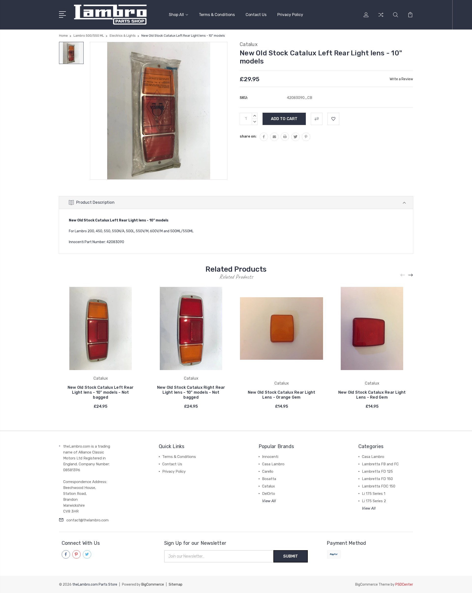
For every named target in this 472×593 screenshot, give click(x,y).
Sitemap (175, 584)
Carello (267, 471)
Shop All (176, 14)
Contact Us (256, 14)
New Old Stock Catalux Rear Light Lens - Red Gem (372, 395)
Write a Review (401, 79)
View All (269, 501)
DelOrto (268, 493)
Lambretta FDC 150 (378, 486)
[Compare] (381, 17)
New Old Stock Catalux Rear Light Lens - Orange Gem (281, 395)
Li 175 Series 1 (373, 493)
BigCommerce (152, 584)
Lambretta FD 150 (377, 479)
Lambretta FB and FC (380, 464)
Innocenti (270, 456)
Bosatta (269, 479)
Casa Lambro (273, 464)
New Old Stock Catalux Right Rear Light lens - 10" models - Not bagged (191, 392)
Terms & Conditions (217, 14)
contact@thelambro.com (87, 520)
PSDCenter (404, 584)
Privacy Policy (290, 14)
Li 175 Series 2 (374, 501)
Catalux (268, 486)
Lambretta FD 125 (377, 471)
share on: (248, 136)
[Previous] (402, 275)
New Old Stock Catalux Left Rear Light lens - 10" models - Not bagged (101, 392)
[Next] (410, 275)
